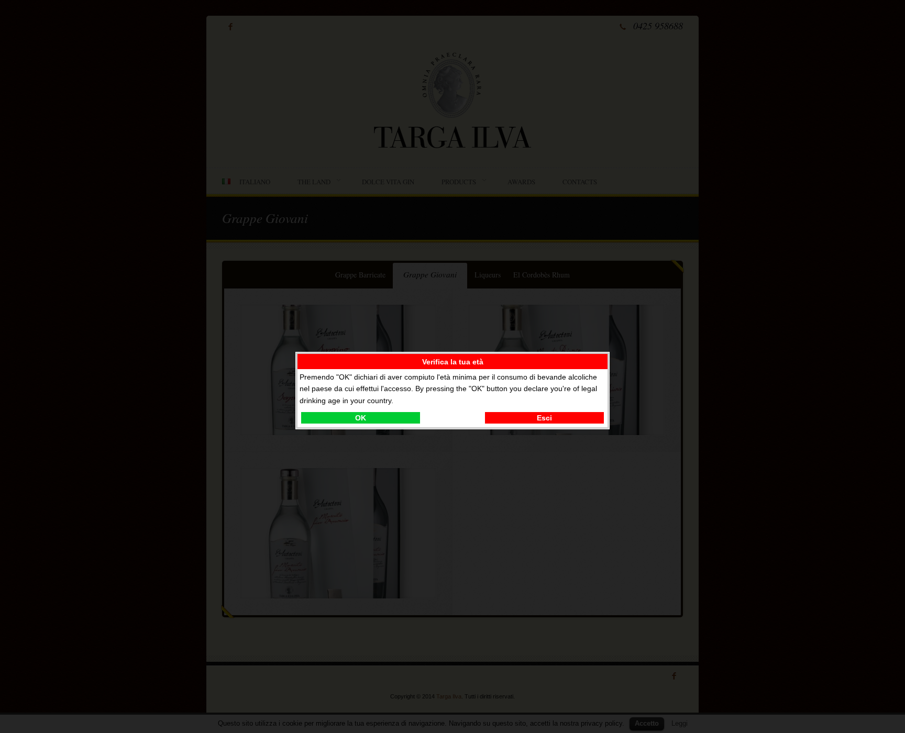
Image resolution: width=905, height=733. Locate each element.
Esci (544, 418)
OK (360, 418)
